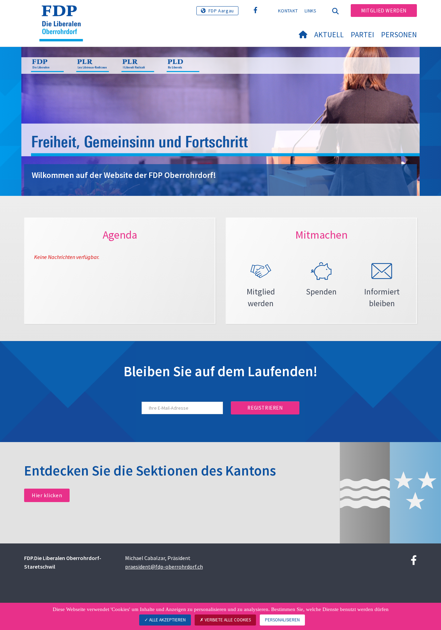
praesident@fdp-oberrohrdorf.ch (164, 566)
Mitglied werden (384, 10)
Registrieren (265, 407)
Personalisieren (282, 620)
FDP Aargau (221, 11)
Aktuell (329, 34)
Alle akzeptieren (167, 620)
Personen (399, 34)
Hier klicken (47, 495)
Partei (362, 34)
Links (311, 11)
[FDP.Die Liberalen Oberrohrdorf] (63, 14)
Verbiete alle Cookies (227, 620)
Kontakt (288, 11)
